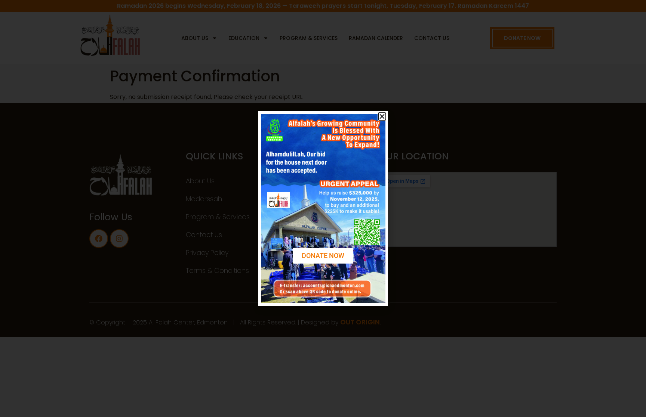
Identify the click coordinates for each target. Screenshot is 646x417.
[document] (323, 208)
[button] (382, 116)
